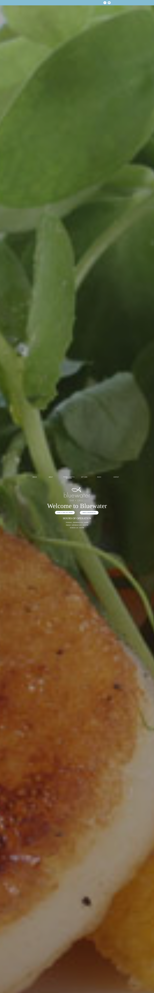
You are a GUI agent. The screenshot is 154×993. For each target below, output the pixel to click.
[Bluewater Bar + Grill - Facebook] (104, 2)
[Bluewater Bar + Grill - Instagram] (109, 2)
